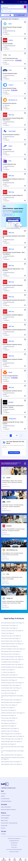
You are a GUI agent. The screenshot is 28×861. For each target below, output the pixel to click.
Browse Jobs (4, 825)
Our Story (3, 793)
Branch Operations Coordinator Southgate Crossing (12, 360)
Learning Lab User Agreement (14, 838)
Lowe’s (9, 501)
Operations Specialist (8, 43)
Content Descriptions (6, 801)
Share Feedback (5, 818)
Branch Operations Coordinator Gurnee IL (12, 344)
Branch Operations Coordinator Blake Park (13, 195)
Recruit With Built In (6, 807)
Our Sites (3, 833)
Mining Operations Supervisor (9, 103)
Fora (8, 574)
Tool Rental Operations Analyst (10, 73)
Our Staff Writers (5, 798)
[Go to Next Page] (21, 435)
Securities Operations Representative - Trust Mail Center (13, 269)
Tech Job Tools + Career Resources (9, 823)
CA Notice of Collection (14, 851)
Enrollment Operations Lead (9, 164)
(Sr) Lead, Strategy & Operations (10, 375)
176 (17, 435)
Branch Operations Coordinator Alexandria (13, 285)
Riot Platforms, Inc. (12, 550)
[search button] (18, 2)
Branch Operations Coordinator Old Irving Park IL (14, 300)
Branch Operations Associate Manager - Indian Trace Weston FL (14, 253)
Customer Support (5, 815)
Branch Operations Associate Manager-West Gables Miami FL (13, 119)
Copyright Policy (14, 842)
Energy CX (10, 598)
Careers (3, 796)
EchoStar (9, 526)
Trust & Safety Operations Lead (10, 58)
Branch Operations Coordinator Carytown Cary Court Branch (14, 179)
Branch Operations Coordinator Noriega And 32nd (14, 329)
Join (21, 2)
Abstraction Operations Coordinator (11, 134)
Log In (25, 2)
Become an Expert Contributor (8, 809)
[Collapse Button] (25, 34)
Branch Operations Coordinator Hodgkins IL (13, 315)
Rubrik (8, 477)
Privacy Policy (14, 845)
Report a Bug (4, 820)
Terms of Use (14, 847)
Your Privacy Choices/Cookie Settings (14, 849)
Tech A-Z (3, 828)
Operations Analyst (7, 149)
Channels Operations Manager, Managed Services (12, 28)
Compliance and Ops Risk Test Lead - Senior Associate (13, 422)
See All (25, 463)
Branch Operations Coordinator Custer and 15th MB (14, 236)
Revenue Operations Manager (9, 88)
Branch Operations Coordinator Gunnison (12, 391)
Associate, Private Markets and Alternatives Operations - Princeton (13, 406)
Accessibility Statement (14, 840)
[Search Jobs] (25, 6)
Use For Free (8, 215)
